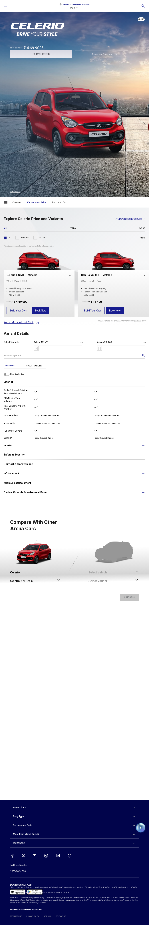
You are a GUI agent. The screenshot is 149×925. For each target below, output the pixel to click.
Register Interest (41, 54)
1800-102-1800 (18, 871)
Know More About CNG (18, 322)
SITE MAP (47, 916)
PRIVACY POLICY (32, 916)
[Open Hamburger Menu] (6, 202)
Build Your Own (18, 310)
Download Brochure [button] (102, 54)
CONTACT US (61, 916)
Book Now (40, 310)
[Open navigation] (6, 6)
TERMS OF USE (16, 916)
